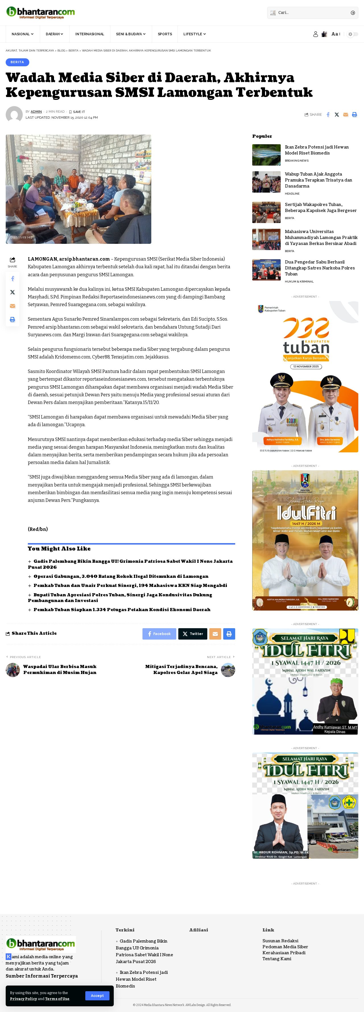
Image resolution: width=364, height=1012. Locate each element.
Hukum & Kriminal (299, 281)
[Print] (354, 114)
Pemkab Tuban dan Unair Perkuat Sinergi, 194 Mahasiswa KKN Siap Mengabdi (130, 585)
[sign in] (315, 34)
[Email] (345, 114)
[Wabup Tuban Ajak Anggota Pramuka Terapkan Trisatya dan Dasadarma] (266, 182)
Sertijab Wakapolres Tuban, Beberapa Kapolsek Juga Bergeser (321, 207)
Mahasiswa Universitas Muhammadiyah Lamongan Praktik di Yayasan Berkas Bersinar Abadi (321, 237)
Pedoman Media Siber (285, 947)
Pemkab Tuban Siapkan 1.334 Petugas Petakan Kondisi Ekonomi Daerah (122, 610)
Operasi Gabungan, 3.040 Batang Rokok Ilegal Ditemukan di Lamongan (121, 576)
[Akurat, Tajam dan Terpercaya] (41, 12)
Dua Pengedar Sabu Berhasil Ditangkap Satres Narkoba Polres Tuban (320, 268)
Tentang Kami (276, 959)
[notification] (324, 34)
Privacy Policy (23, 999)
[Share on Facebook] (328, 114)
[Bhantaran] (41, 940)
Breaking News (297, 160)
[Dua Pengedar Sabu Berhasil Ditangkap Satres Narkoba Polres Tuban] (266, 270)
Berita (17, 62)
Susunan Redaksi (280, 941)
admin (36, 112)
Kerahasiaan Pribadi (283, 953)
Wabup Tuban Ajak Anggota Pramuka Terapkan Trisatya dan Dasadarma (318, 180)
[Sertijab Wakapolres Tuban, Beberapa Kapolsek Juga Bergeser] (266, 212)
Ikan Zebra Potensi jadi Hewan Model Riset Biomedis (317, 150)
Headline (292, 193)
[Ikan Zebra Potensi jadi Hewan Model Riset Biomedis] (266, 155)
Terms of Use (57, 999)
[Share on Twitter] (337, 114)
